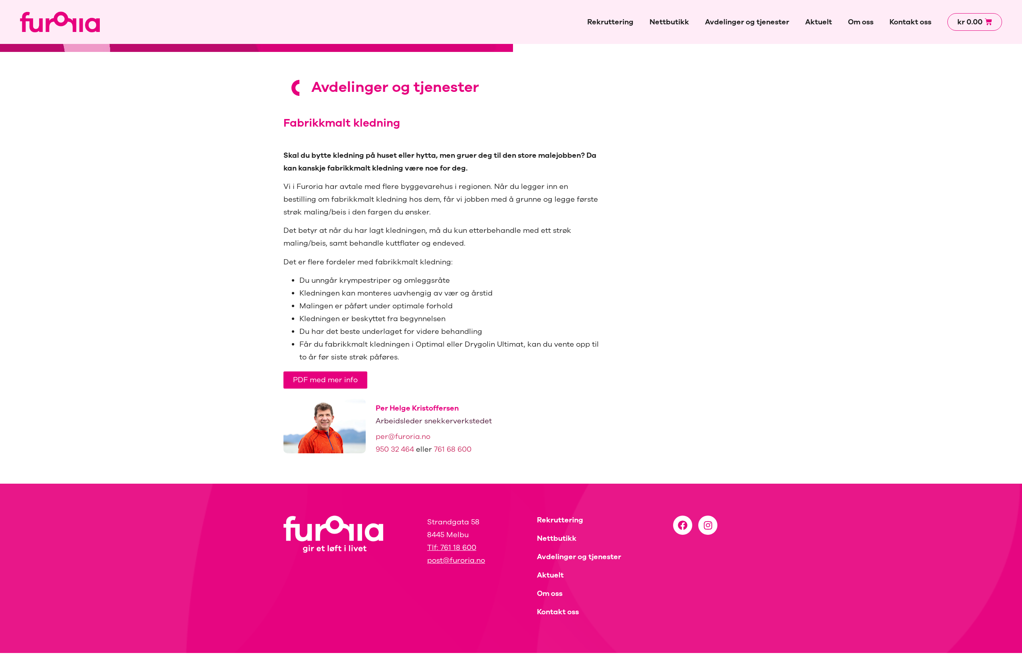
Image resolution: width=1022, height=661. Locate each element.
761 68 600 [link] (452, 449)
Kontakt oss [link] (910, 22)
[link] (60, 22)
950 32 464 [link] (395, 449)
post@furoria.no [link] (456, 560)
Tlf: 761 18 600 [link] (451, 547)
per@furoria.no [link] (403, 436)
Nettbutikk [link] (669, 22)
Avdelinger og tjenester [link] (747, 22)
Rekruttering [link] (610, 22)
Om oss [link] (860, 22)
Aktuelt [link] (818, 22)
